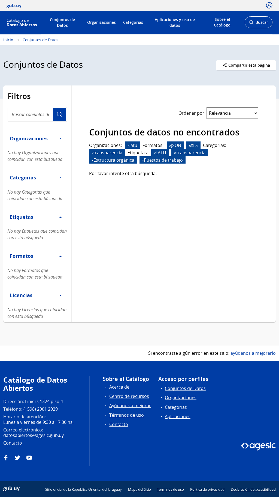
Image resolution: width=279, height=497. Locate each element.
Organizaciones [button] (29, 138)
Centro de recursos (129, 396)
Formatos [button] (21, 255)
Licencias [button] (21, 295)
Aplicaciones (177, 416)
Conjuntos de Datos (62, 22)
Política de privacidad (207, 489)
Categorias (133, 22)
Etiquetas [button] (21, 216)
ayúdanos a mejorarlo (253, 353)
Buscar (258, 24)
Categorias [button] (23, 177)
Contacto (118, 424)
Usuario (59, 114)
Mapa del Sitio (139, 489)
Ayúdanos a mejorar (130, 406)
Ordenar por (191, 113)
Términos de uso (126, 415)
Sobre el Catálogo (222, 22)
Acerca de (119, 387)
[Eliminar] (128, 146)
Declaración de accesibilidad (253, 489)
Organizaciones (101, 22)
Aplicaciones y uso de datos (175, 22)
